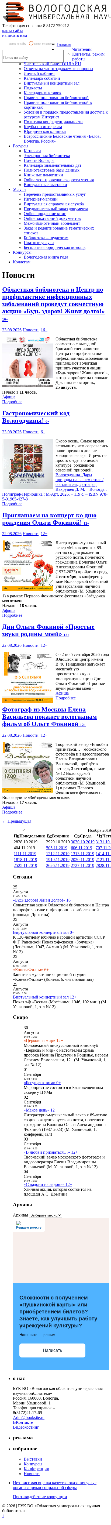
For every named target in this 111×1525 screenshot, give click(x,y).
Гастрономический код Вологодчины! (36, 417)
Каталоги (32, 150)
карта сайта (12, 30)
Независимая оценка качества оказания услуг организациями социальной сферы (54, 1485)
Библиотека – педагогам (46, 237)
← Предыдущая (16, 821)
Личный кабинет (39, 73)
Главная (64, 44)
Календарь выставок (42, 92)
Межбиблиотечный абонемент (52, 223)
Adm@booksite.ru (28, 1417)
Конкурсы (22, 252)
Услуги (19, 189)
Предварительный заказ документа (56, 208)
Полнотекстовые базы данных (51, 170)
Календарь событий (42, 78)
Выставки (33, 1459)
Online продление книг (45, 213)
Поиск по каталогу (44, 43)
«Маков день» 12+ (40, 1110)
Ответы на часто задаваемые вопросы (58, 68)
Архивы (20, 1215)
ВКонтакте (23, 1422)
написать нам (14, 35)
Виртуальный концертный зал (51, 83)
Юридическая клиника (45, 131)
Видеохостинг (26, 1427)
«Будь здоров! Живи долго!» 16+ (43, 900)
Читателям (82, 49)
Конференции (36, 1468)
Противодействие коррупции (40, 1496)
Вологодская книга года (46, 257)
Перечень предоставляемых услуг (55, 194)
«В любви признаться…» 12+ (51, 1152)
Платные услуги (39, 242)
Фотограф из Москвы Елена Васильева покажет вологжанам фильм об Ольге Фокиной (49, 716)
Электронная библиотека (47, 155)
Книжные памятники (43, 175)
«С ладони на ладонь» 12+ (48, 1184)
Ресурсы (20, 146)
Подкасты (33, 88)
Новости (31, 330)
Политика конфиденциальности (53, 121)
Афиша (8, 397)
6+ (43, 432)
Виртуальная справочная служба (54, 204)
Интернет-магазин (41, 199)
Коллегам (21, 262)
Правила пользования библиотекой (56, 97)
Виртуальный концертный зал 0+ (43, 932)
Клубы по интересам (43, 126)
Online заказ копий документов (52, 218)
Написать (52, 1350)
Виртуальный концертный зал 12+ (45, 997)
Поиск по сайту (17, 43)
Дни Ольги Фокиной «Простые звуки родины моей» (48, 630)
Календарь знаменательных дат (52, 165)
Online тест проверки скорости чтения (59, 179)
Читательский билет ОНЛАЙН (52, 63)
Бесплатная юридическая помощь (54, 247)
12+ (44, 533)
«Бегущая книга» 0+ (42, 1082)
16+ (44, 330)
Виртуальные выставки (45, 184)
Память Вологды (39, 160)
